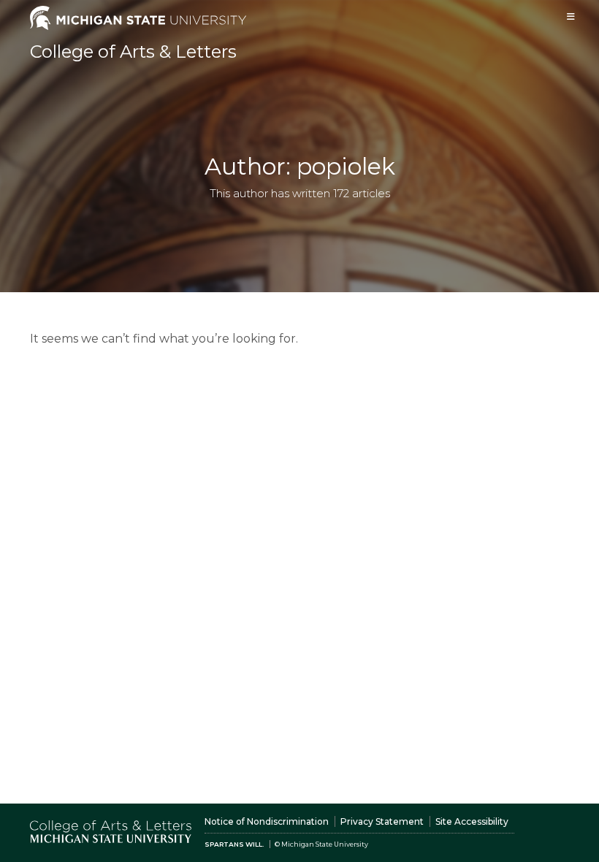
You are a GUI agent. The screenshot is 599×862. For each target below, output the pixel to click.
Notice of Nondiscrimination (267, 821)
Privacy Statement (382, 821)
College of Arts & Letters (133, 51)
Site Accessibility (471, 821)
